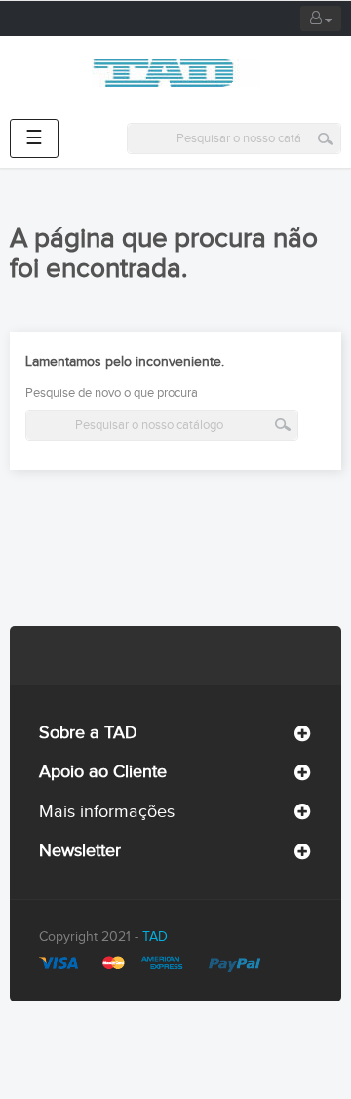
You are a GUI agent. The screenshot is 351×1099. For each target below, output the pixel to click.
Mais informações (107, 812)
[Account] (320, 18)
